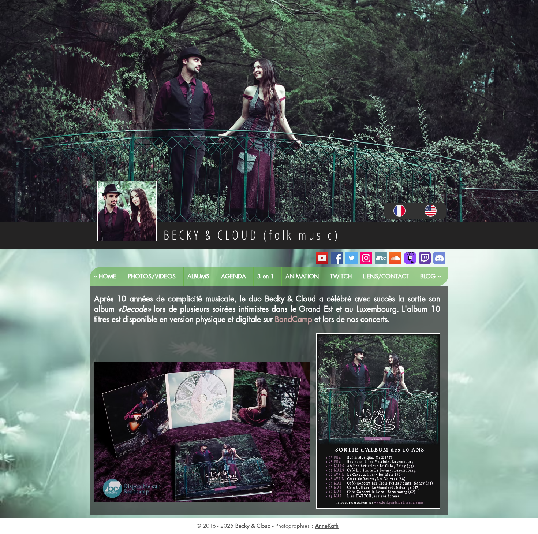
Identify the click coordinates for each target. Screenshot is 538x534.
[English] (430, 211)
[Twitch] (425, 258)
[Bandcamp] (381, 258)
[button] (202, 432)
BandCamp (293, 319)
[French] (399, 211)
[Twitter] (351, 258)
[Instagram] (366, 258)
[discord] (439, 258)
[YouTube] (322, 258)
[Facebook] (337, 258)
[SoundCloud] (395, 258)
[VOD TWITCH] (410, 258)
